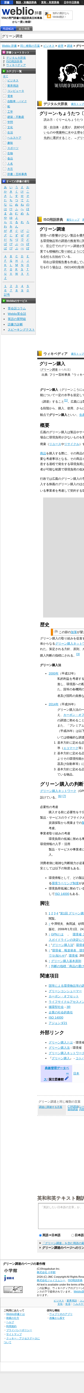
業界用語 (13, 85)
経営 (61, 45)
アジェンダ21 (58, 1023)
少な (64, 235)
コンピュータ (15, 91)
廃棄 (59, 132)
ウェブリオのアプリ (61, 1314)
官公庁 (50, 246)
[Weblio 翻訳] (47, 15)
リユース (55, 444)
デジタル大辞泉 (56, 104)
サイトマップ (14, 1334)
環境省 (73, 955)
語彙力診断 (15, 324)
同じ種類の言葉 (30, 45)
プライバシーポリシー (19, 1330)
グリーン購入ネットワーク (58, 791)
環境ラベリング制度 (65, 883)
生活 (10, 132)
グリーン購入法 (62, 945)
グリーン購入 (61, 1058)
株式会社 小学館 (46, 1272)
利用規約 (11, 1326)
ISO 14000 (62, 894)
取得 (81, 267)
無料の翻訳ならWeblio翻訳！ (61, 15)
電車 (10, 96)
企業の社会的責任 (61, 1012)
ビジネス (48, 45)
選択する (59, 138)
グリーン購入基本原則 (66, 961)
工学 (10, 111)
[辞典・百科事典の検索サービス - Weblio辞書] (22, 14)
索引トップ (77, 104)
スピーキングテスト (21, 329)
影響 (55, 235)
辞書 (6, 2)
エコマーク (70, 748)
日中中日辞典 (71, 2)
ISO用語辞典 (53, 219)
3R (68, 1007)
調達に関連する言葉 (50, 1107)
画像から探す (57, 1318)
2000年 (54, 673)
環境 (43, 235)
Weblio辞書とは (15, 1314)
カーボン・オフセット (64, 996)
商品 (43, 453)
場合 (55, 267)
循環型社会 (56, 1007)
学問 (10, 122)
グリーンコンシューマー (65, 991)
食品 (10, 158)
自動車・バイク (17, 101)
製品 (73, 235)
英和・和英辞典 (50, 2)
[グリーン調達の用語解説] (8, 28)
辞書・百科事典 (17, 174)
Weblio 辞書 (9, 45)
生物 (10, 153)
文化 (10, 127)
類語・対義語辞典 (26, 2)
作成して (76, 262)
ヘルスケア (14, 137)
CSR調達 (73, 1106)
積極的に (55, 251)
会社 (46, 256)
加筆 (74, 632)
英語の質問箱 (17, 319)
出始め (56, 256)
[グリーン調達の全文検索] (24, 28)
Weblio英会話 (17, 313)
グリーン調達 (49, 369)
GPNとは (57, 934)
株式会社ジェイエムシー (51, 1280)
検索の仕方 (12, 1318)
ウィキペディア (56, 354)
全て (5, 76)
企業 (65, 127)
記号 (7, 294)
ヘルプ (10, 1322)
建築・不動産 (15, 117)
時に (65, 132)
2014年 (54, 704)
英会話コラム (17, 308)
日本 (76, 1073)
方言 (10, 169)
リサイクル (71, 444)
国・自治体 (51, 127)
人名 (10, 163)
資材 (77, 127)
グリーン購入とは (61, 1042)
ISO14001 (71, 267)
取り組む (67, 251)
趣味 (10, 143)
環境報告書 (59, 262)
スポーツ (13, 148)
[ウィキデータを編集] (67, 1079)
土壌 (77, 132)
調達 (70, 45)
